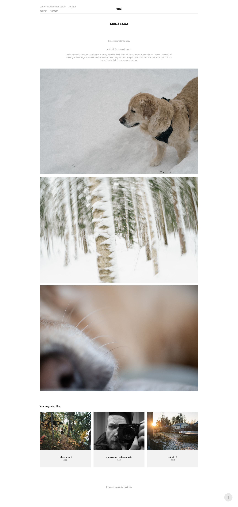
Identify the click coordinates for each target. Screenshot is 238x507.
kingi (119, 9)
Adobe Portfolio (124, 487)
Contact (54, 10)
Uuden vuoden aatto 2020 (53, 6)
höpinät (43, 10)
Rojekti (72, 6)
